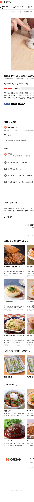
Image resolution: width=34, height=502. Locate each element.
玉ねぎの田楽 (8, 301)
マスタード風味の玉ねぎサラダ (14, 335)
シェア (7, 103)
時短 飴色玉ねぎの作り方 (12, 266)
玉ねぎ (6, 135)
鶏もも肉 (7, 411)
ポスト (14, 103)
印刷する (22, 103)
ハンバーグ (8, 441)
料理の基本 (8, 377)
